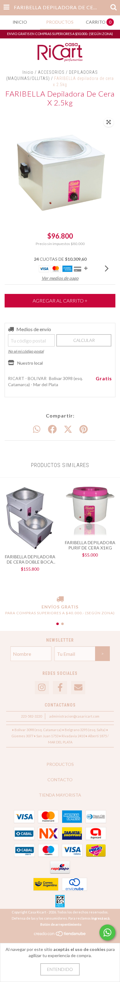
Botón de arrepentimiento (61, 924)
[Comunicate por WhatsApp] (107, 932)
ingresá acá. (100, 918)
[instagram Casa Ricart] (42, 687)
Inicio (28, 72)
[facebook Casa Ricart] (60, 687)
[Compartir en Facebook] (52, 429)
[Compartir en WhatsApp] (36, 429)
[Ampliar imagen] (108, 122)
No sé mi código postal (26, 351)
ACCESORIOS (51, 72)
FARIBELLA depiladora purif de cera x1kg (90, 545)
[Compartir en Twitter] (68, 429)
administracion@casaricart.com (74, 716)
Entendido (60, 969)
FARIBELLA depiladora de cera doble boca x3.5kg (30, 559)
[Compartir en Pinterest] (83, 429)
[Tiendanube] (60, 935)
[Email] (78, 687)
